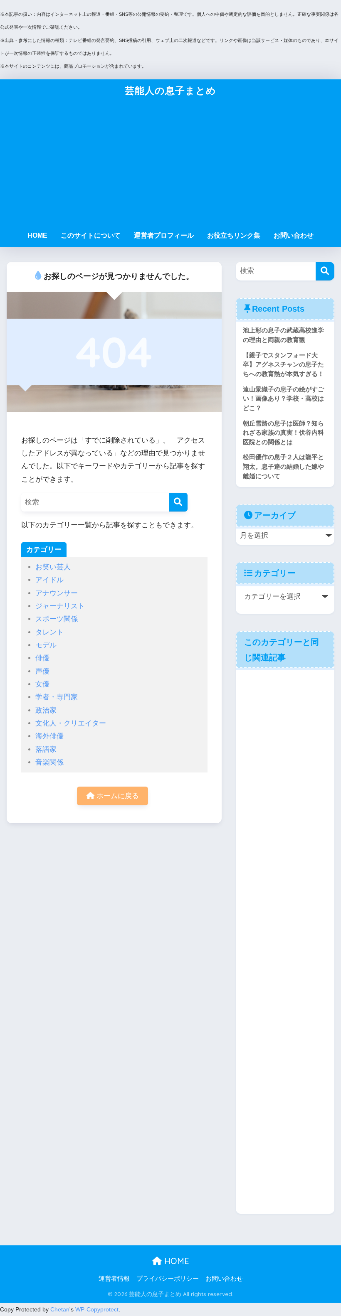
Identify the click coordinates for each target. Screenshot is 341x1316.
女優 (42, 684)
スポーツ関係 (56, 619)
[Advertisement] (170, 164)
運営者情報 (114, 1278)
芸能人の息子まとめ (170, 90)
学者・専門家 (56, 697)
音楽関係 (49, 762)
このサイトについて (91, 235)
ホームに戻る (116, 796)
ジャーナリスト (60, 606)
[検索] (178, 502)
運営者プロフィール (164, 235)
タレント (49, 632)
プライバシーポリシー (167, 1278)
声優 (42, 671)
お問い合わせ (294, 235)
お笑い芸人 (53, 567)
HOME (37, 235)
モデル (46, 645)
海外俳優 (49, 736)
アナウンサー (56, 593)
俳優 (42, 658)
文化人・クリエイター (70, 723)
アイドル (49, 580)
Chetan (59, 1309)
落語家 (46, 749)
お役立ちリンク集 (233, 235)
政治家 (46, 710)
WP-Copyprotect (97, 1309)
